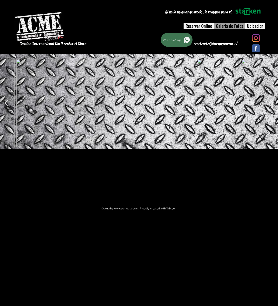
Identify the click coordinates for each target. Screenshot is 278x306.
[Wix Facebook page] (256, 48)
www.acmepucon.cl (126, 208)
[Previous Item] (6, 103)
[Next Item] (271, 103)
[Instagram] (256, 38)
